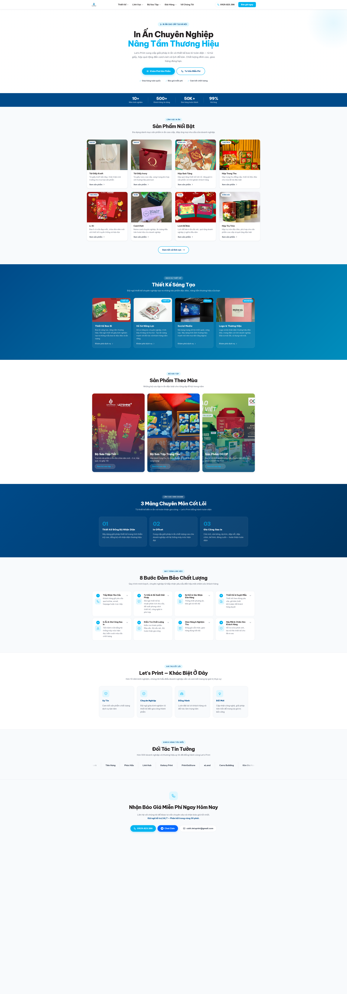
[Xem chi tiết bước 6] (168, 622)
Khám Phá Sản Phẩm (160, 71)
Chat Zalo (170, 828)
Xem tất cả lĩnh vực (171, 250)
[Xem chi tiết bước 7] (209, 622)
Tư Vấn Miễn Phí (192, 71)
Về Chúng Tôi (187, 4)
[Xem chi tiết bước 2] (168, 595)
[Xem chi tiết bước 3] (209, 595)
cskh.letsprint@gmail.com (200, 828)
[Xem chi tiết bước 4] (250, 595)
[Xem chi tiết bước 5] (127, 622)
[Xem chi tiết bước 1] (127, 595)
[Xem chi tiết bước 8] (250, 622)
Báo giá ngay (247, 4)
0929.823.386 (145, 828)
